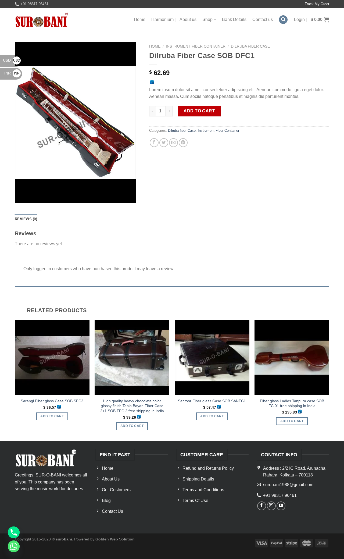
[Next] (329, 380)
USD (11, 60)
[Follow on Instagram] (271, 505)
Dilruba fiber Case (250, 46)
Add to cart (199, 111)
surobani (64, 539)
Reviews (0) (26, 219)
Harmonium (162, 19)
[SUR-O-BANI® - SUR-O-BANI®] (42, 20)
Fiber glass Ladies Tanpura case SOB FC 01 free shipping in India (292, 403)
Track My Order (317, 4)
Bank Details (234, 19)
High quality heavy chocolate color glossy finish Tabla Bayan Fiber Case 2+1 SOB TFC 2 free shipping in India (132, 406)
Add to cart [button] (52, 416)
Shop (207, 19)
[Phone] (14, 532)
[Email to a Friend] (173, 142)
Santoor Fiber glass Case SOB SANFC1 (212, 401)
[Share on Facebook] (154, 142)
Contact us (262, 19)
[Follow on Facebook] (261, 505)
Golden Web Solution (115, 539)
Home (139, 19)
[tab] (26, 219)
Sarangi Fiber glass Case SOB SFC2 (52, 401)
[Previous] (15, 380)
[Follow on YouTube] (281, 505)
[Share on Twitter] (163, 142)
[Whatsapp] (14, 546)
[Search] (283, 19)
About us (188, 19)
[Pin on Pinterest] (183, 142)
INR (12, 73)
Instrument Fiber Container (195, 46)
